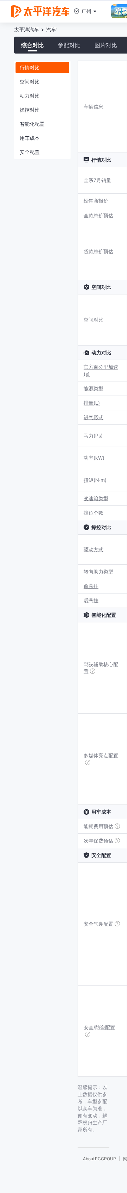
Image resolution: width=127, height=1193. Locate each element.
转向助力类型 (98, 571)
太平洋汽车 (26, 29)
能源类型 (93, 388)
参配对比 (69, 45)
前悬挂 (91, 586)
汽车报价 (56, 29)
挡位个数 (93, 513)
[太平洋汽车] (40, 11)
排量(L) (92, 403)
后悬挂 (91, 600)
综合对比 (32, 45)
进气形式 (93, 417)
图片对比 (106, 45)
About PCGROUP (99, 1158)
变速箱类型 (96, 498)
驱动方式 (93, 549)
